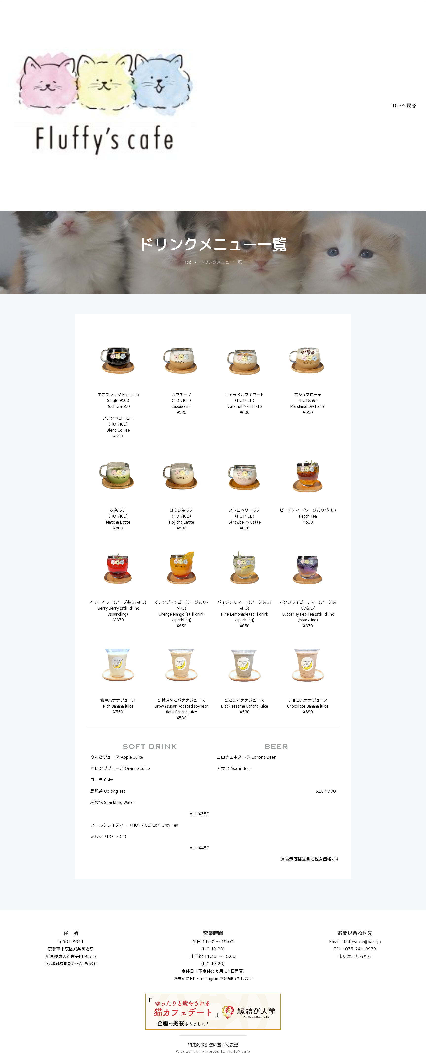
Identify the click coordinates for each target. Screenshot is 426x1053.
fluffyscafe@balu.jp (355, 941)
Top (188, 262)
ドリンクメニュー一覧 (221, 262)
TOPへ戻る (404, 105)
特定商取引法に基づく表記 (213, 1045)
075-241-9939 (355, 949)
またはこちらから (355, 956)
